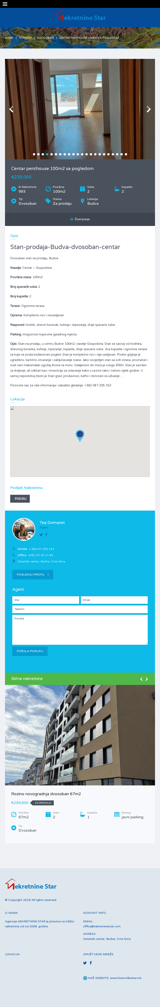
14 (91, 154)
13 (86, 154)
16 (100, 154)
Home (9, 38)
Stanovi (25, 38)
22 (126, 154)
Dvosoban (45, 38)
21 (121, 154)
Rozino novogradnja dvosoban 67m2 (46, 794)
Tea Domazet (52, 522)
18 (108, 154)
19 (113, 154)
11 (78, 154)
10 (73, 154)
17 (104, 154)
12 (82, 154)
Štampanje (81, 219)
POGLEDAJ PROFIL (30, 574)
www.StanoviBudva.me (125, 978)
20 (117, 154)
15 (95, 154)
